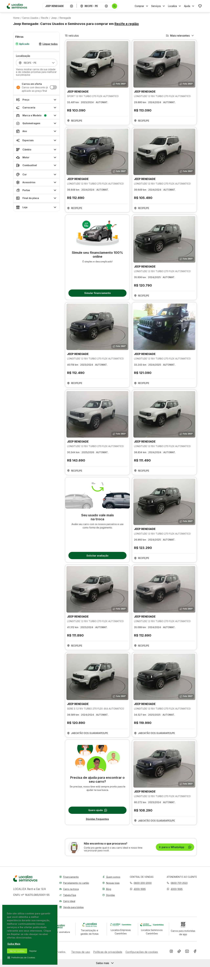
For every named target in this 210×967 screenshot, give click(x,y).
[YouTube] (187, 952)
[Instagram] (171, 952)
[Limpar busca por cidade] (106, 6)
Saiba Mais (13, 943)
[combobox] (57, 6)
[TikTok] (179, 952)
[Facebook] (195, 952)
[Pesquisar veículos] (114, 6)
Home (16, 18)
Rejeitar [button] (33, 951)
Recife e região (127, 24)
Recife (44, 18)
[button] (138, 889)
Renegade (65, 18)
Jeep (54, 18)
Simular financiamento (97, 293)
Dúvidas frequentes (97, 819)
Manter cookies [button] (17, 951)
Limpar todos (50, 44)
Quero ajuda (95, 810)
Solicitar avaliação (97, 555)
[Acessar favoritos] (200, 6)
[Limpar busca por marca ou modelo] (71, 6)
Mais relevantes (180, 35)
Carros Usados (30, 18)
